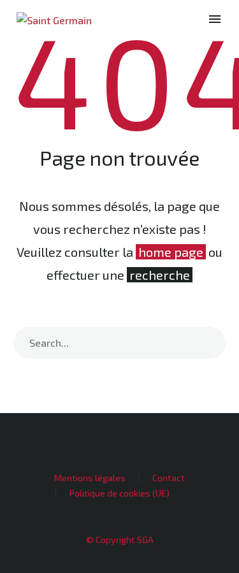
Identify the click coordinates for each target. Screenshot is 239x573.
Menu (215, 19)
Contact (168, 478)
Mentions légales (90, 478)
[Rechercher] (210, 343)
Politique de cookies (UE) (119, 493)
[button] (193, 19)
